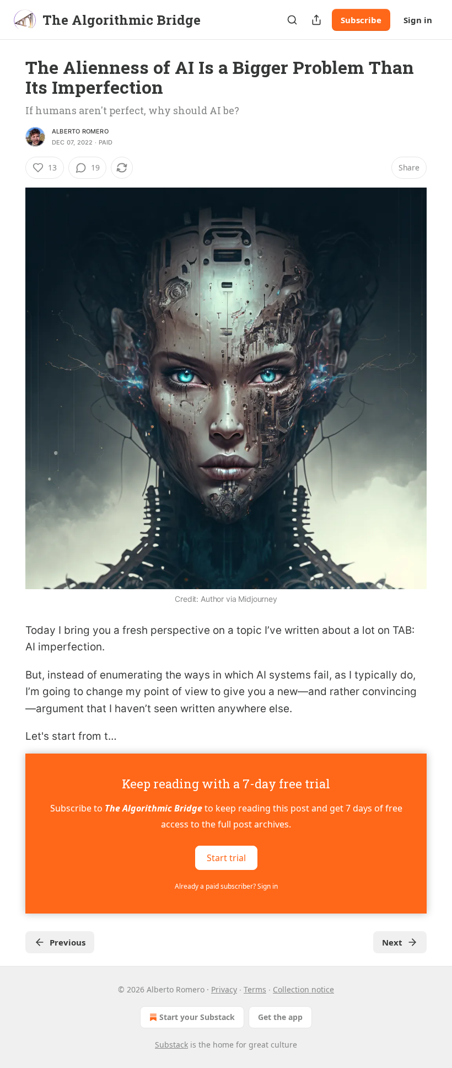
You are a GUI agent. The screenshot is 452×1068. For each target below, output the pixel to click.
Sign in (417, 19)
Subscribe (361, 19)
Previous (67, 942)
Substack (171, 1044)
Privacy (224, 989)
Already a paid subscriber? (226, 886)
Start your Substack (197, 1017)
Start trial (226, 858)
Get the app (280, 1017)
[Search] (292, 20)
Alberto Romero (80, 131)
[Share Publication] (316, 20)
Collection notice (303, 989)
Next (392, 942)
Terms (255, 989)
